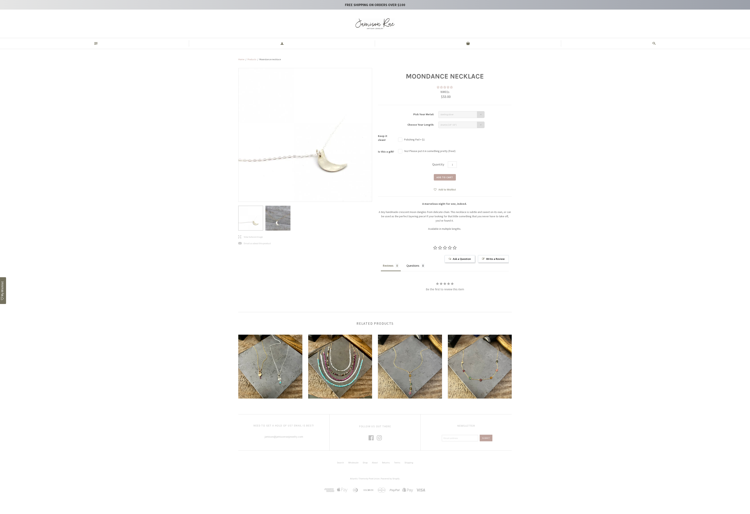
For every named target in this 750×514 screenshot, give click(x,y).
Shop (365, 462)
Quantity (438, 164)
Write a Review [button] (495, 259)
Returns (386, 462)
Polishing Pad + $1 (414, 139)
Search (340, 462)
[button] (445, 189)
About (375, 462)
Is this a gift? (386, 151)
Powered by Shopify (390, 478)
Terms (397, 462)
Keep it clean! (382, 138)
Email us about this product (254, 243)
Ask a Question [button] (462, 259)
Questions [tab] (412, 265)
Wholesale (353, 462)
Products (251, 59)
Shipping (408, 462)
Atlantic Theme (358, 478)
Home (241, 59)
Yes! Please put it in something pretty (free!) (429, 151)
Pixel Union (374, 478)
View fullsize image (250, 237)
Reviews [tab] (388, 265)
